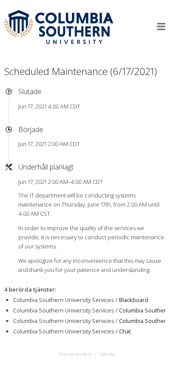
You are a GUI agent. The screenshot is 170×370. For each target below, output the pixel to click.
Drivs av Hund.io (75, 354)
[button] (161, 27)
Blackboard (133, 300)
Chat (125, 331)
